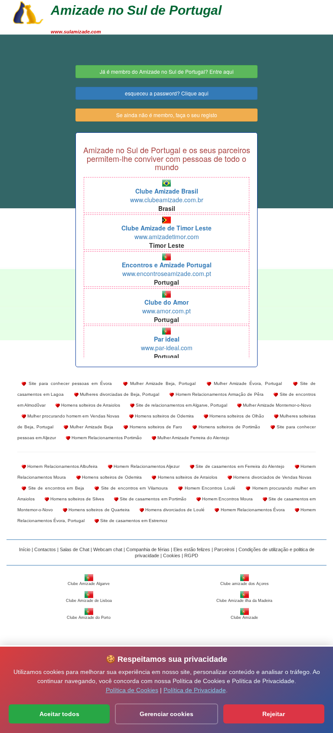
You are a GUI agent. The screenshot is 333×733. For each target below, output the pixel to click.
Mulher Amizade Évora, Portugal (246, 383)
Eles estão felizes (191, 549)
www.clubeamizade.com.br (166, 195)
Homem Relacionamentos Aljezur (146, 466)
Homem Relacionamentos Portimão (106, 437)
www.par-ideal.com (167, 343)
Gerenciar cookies (166, 713)
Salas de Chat (74, 549)
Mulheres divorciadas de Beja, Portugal (119, 394)
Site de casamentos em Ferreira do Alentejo (239, 466)
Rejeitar (273, 713)
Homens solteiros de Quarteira (98, 509)
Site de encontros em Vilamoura (133, 488)
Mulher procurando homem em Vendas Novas (72, 416)
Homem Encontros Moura (227, 498)
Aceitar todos (59, 713)
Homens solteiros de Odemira (164, 416)
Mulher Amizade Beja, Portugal (161, 383)
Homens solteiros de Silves (76, 498)
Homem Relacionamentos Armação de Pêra (219, 394)
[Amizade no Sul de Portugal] (28, 11)
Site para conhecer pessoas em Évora (69, 383)
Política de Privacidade (194, 690)
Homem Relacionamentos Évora (251, 509)
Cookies (171, 555)
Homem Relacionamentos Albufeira (62, 466)
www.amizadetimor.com (166, 232)
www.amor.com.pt (166, 306)
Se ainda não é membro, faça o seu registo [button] (166, 114)
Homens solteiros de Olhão (236, 416)
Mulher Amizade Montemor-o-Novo (276, 405)
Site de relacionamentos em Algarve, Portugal (180, 405)
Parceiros (224, 549)
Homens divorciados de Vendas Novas (271, 477)
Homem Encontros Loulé (209, 488)
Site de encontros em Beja (55, 488)
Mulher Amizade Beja (90, 426)
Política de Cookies (132, 690)
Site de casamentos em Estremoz (133, 520)
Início (24, 549)
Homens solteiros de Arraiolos (90, 405)
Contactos (45, 549)
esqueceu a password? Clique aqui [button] (167, 93)
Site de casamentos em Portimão (152, 498)
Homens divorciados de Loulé (174, 509)
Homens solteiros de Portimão (228, 426)
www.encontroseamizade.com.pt (167, 269)
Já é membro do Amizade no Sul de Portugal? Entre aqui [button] (167, 71)
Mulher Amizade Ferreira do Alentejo (192, 437)
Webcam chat (107, 549)
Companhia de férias (148, 549)
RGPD (191, 555)
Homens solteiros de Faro (155, 426)
